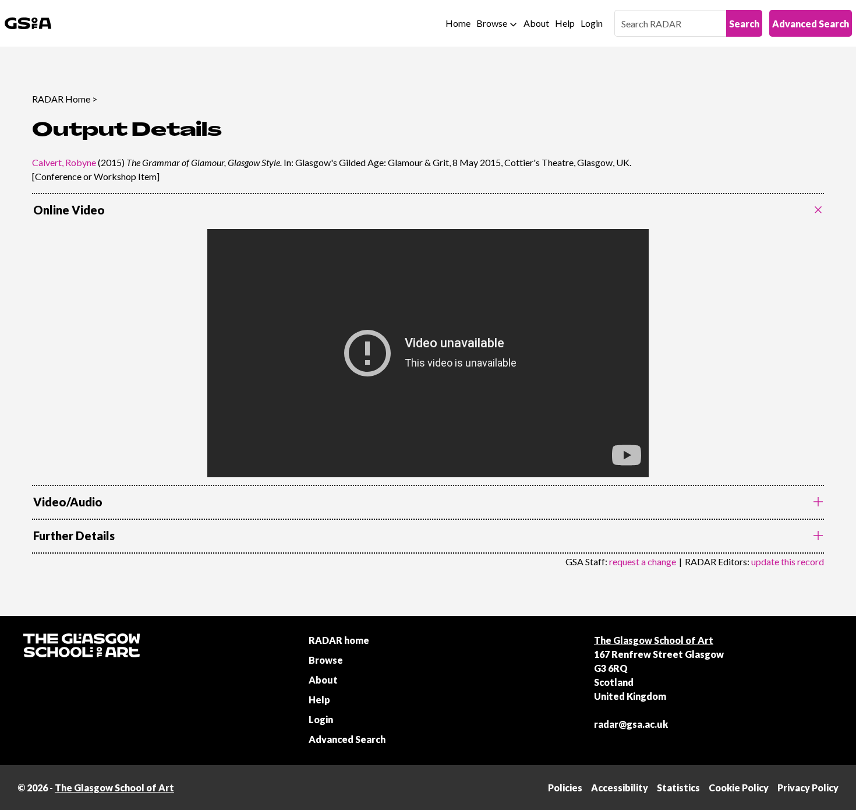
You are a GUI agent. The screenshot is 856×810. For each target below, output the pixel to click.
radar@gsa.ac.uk (631, 724)
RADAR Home (61, 98)
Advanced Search (810, 23)
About (536, 23)
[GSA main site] (28, 23)
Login (592, 23)
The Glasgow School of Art (653, 640)
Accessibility (619, 787)
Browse (491, 23)
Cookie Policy (739, 787)
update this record (787, 561)
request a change (642, 561)
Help (565, 23)
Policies (565, 787)
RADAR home (339, 640)
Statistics (678, 787)
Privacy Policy (808, 787)
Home (458, 23)
